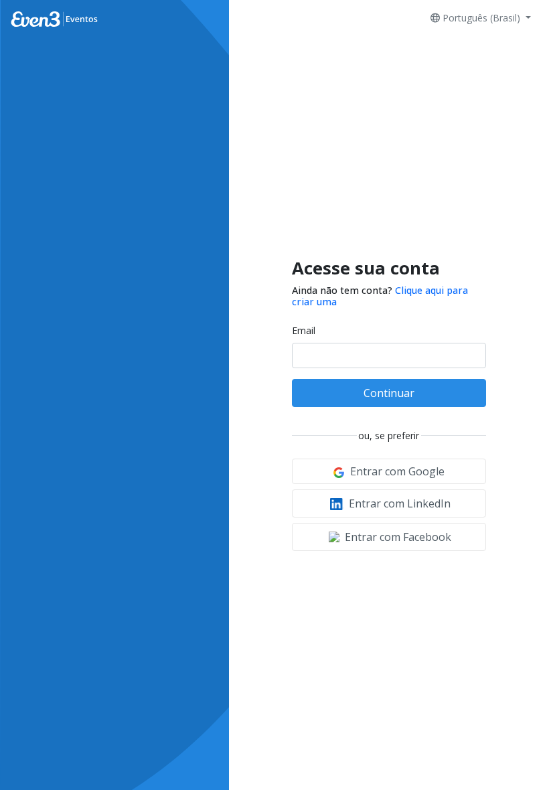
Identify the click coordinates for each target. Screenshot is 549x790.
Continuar (389, 393)
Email (303, 330)
